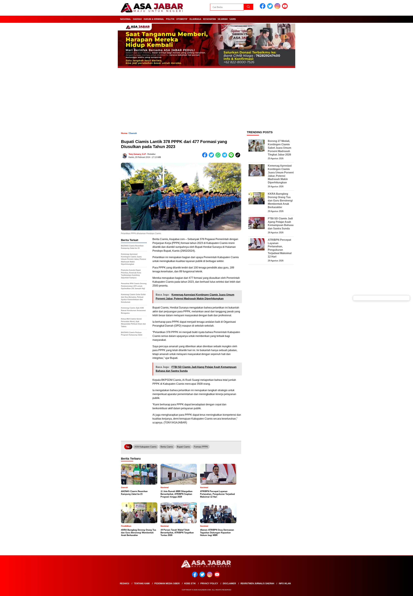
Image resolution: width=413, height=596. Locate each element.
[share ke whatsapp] (218, 157)
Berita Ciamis (167, 447)
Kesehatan (209, 19)
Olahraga (195, 19)
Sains (232, 19)
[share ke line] (232, 157)
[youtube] (285, 8)
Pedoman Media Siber (167, 583)
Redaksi (124, 583)
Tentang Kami (142, 583)
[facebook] (263, 8)
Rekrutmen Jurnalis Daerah (257, 583)
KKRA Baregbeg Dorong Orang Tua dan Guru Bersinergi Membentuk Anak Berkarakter (280, 200)
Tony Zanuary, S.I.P (137, 154)
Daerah (137, 19)
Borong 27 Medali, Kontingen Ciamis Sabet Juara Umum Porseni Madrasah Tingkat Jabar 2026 (279, 148)
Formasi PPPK (201, 447)
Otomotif (181, 19)
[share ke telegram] (225, 157)
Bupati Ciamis (183, 447)
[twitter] (270, 8)
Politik (170, 19)
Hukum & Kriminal (154, 19)
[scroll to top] (398, 591)
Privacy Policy (209, 583)
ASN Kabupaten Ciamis (146, 447)
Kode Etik (190, 583)
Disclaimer (229, 583)
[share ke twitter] (212, 157)
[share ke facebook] (205, 157)
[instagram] (278, 8)
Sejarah (222, 19)
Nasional (125, 19)
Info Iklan (285, 583)
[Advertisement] (206, 102)
